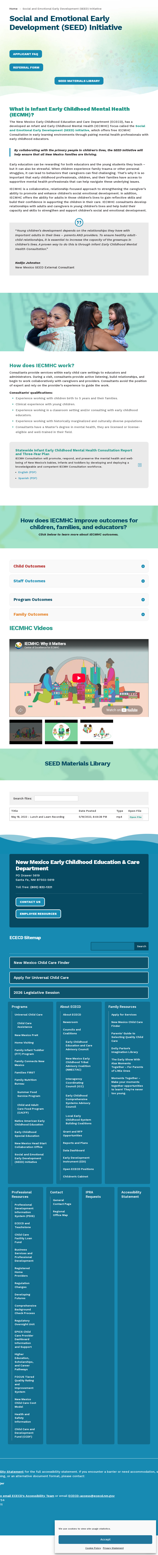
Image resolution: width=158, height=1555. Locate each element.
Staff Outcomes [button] (29, 581)
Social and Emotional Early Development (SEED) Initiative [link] (29, 1158)
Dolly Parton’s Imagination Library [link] (124, 1050)
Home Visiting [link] (24, 1042)
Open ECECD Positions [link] (78, 1169)
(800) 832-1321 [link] (41, 887)
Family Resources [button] (122, 1007)
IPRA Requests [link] (93, 1194)
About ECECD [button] (70, 1007)
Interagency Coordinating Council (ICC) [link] (75, 1082)
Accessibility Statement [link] (131, 1194)
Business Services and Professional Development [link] (25, 1255)
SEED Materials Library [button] (79, 81)
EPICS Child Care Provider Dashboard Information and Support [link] (24, 1339)
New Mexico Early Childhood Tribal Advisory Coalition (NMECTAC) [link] (78, 1064)
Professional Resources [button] (22, 1194)
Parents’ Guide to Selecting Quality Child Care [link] (127, 1037)
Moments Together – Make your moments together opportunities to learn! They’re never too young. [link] (127, 1086)
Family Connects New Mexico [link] (29, 1063)
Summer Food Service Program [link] (28, 1094)
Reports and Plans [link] (75, 1142)
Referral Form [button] (26, 67)
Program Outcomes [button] (32, 599)
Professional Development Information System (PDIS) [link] (25, 1210)
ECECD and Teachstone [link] (23, 1225)
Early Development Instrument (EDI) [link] (76, 1159)
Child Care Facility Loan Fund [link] (23, 1238)
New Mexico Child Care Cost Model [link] (25, 1403)
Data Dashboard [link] (74, 1150)
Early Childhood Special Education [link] (27, 1133)
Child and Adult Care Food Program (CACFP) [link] (30, 1108)
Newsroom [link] (70, 1022)
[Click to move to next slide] (148, 678)
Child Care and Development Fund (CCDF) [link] (25, 1433)
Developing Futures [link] (22, 1296)
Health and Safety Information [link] (23, 1418)
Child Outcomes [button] (29, 566)
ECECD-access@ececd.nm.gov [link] (91, 1496)
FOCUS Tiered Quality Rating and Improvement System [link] (24, 1384)
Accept (105, 1539)
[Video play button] (26, 732)
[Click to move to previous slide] (9, 678)
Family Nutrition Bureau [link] (26, 1081)
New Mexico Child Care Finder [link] (127, 1023)
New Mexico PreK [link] (26, 1035)
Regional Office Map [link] (60, 1213)
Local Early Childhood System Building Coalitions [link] (79, 1119)
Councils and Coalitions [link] (72, 1031)
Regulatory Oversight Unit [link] (24, 1322)
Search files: (23, 798)
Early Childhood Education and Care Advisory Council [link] (79, 1045)
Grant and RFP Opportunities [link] (72, 1133)
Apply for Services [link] (124, 1014)
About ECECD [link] (72, 1014)
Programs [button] (19, 1007)
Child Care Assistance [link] (24, 1025)
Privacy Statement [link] (113, 1548)
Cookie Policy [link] (93, 1548)
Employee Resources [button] (38, 914)
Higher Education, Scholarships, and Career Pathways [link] (24, 1362)
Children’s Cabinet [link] (75, 1176)
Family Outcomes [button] (30, 614)
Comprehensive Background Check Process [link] (25, 1309)
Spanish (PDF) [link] (27, 478)
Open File (136, 817)
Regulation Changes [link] (22, 1285)
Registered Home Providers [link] (22, 1272)
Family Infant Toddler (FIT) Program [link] (29, 1051)
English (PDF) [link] (27, 472)
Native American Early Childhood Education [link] (30, 1122)
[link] (14, 8)
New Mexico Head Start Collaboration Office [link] (30, 1145)
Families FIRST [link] (25, 1072)
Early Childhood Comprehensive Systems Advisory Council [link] (78, 1101)
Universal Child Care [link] (29, 1014)
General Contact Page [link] (62, 1202)
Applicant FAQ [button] (25, 54)
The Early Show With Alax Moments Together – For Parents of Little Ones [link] (127, 1065)
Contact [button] (56, 1192)
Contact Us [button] (30, 902)
